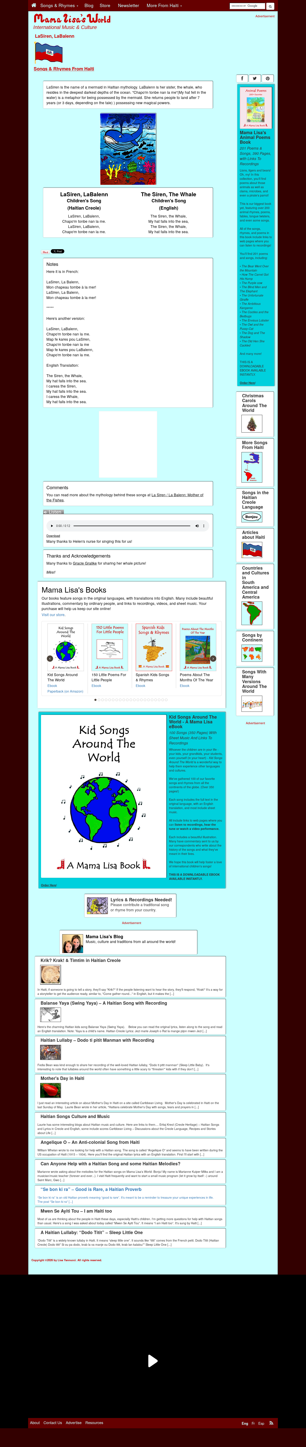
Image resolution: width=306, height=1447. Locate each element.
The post (43, 1201)
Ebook (52, 685)
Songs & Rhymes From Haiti (64, 68)
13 (138, 700)
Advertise (74, 1422)
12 (134, 700)
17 (152, 700)
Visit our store (53, 614)
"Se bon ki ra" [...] (61, 1201)
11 (131, 700)
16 (149, 700)
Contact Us (53, 1422)
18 (156, 700)
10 (127, 700)
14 (142, 700)
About (35, 1422)
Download (53, 535)
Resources (94, 1422)
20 (163, 700)
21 (166, 700)
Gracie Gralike (85, 563)
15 (145, 700)
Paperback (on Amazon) (65, 691)
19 (159, 700)
